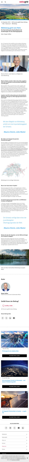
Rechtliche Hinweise (15, 459)
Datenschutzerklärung (21, 458)
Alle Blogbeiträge (14, 423)
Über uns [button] (4, 440)
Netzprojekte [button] (4, 437)
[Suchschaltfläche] (5, 2)
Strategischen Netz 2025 (19, 90)
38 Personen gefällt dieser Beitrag (19, 22)
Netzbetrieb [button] (4, 434)
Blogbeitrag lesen (14, 355)
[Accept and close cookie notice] (27, 458)
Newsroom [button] (4, 446)
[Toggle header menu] (2, 2)
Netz (3, 23)
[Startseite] (23, 2)
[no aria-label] (2, 318)
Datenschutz (4, 453)
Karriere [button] (3, 443)
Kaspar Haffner (7, 34)
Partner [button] (3, 449)
